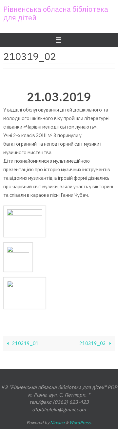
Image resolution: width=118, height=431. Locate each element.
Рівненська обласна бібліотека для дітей (55, 13)
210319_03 (93, 343)
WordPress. (80, 422)
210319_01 (25, 343)
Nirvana (57, 422)
